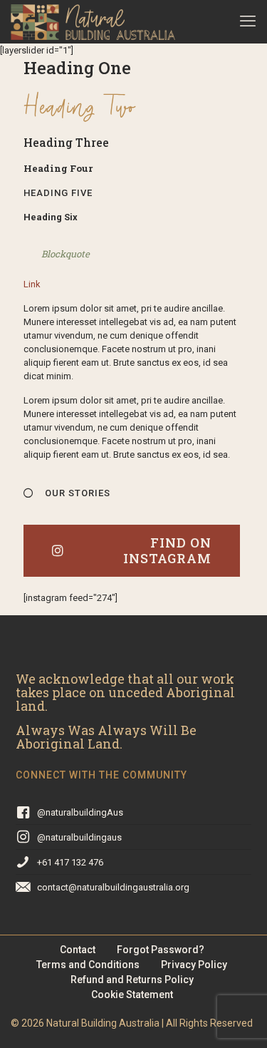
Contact (77, 949)
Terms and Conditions (88, 964)
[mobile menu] (248, 21)
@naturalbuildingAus (80, 812)
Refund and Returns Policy (132, 979)
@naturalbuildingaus (79, 837)
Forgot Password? (160, 949)
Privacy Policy (194, 964)
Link (32, 284)
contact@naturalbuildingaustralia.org (113, 887)
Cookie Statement (132, 994)
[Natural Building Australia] (93, 21)
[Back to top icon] (238, 1019)
